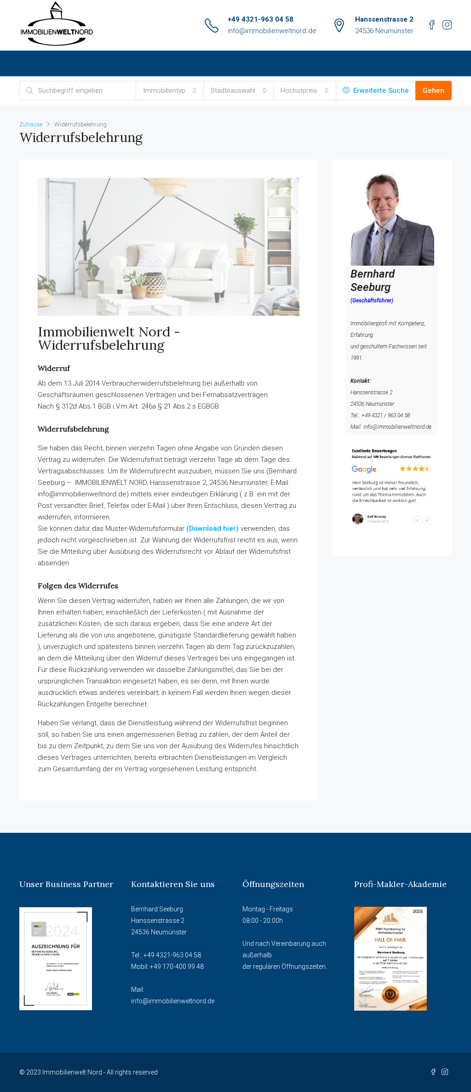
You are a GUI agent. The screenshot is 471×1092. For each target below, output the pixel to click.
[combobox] (170, 90)
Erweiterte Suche (380, 90)
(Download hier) (212, 528)
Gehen (433, 90)
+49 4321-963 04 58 (260, 19)
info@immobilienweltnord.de (272, 31)
